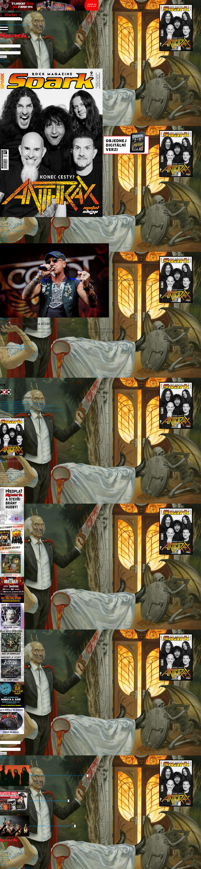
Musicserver (5, 858)
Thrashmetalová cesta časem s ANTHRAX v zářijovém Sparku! (21, 402)
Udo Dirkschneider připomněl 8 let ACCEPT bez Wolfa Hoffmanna (22, 404)
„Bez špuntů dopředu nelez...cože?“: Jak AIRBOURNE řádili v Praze (51, 826)
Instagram (8, 25)
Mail (24, 25)
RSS (27, 25)
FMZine (3, 861)
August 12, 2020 (25, 348)
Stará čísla (4, 237)
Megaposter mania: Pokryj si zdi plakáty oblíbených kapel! (48, 800)
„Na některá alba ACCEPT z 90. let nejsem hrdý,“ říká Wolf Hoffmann (23, 408)
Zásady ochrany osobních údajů (13, 231)
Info (2, 229)
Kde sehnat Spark (6, 241)
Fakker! (3, 854)
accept (8, 318)
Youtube (19, 25)
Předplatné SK (5, 235)
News (2, 220)
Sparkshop (4, 239)
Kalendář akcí (5, 226)
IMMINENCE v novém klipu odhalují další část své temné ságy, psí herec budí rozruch (58, 775)
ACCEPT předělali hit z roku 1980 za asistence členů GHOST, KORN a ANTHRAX (27, 406)
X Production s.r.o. (28, 868)
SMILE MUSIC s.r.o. (13, 868)
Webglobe (4, 865)
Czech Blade (5, 856)
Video (2, 224)
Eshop (14, 25)
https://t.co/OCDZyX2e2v (25, 346)
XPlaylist (3, 863)
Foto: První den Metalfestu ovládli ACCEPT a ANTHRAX (19, 412)
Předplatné (4, 852)
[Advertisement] (99, 366)
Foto (2, 222)
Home (3, 218)
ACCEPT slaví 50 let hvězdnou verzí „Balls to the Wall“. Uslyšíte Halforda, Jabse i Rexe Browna (32, 410)
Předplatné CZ (5, 233)
